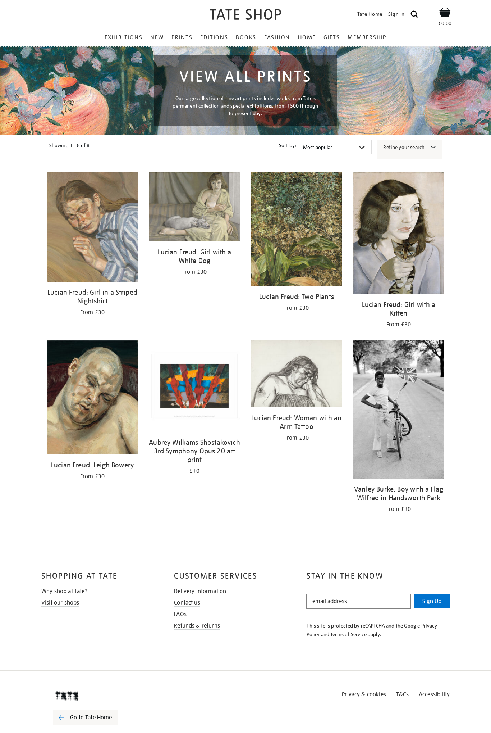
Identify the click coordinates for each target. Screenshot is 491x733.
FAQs (180, 614)
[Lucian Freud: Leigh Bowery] (92, 398)
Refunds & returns (197, 625)
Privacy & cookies (364, 694)
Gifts (331, 37)
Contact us (187, 602)
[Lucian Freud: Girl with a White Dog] (194, 208)
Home (307, 37)
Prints (182, 37)
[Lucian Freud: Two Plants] (296, 230)
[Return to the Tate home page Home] (245, 15)
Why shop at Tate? (64, 591)
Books (246, 37)
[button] (414, 15)
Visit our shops (60, 602)
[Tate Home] (98, 696)
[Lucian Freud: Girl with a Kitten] (398, 234)
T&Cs (402, 694)
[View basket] (445, 14)
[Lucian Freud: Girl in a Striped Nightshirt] (92, 228)
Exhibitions (123, 37)
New (157, 37)
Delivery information (200, 591)
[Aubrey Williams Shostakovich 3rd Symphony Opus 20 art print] (194, 387)
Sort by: (287, 145)
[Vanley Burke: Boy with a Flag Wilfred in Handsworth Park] (398, 410)
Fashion (277, 37)
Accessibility (434, 694)
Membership (367, 37)
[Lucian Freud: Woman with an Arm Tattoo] (296, 375)
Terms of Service (348, 634)
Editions (214, 37)
